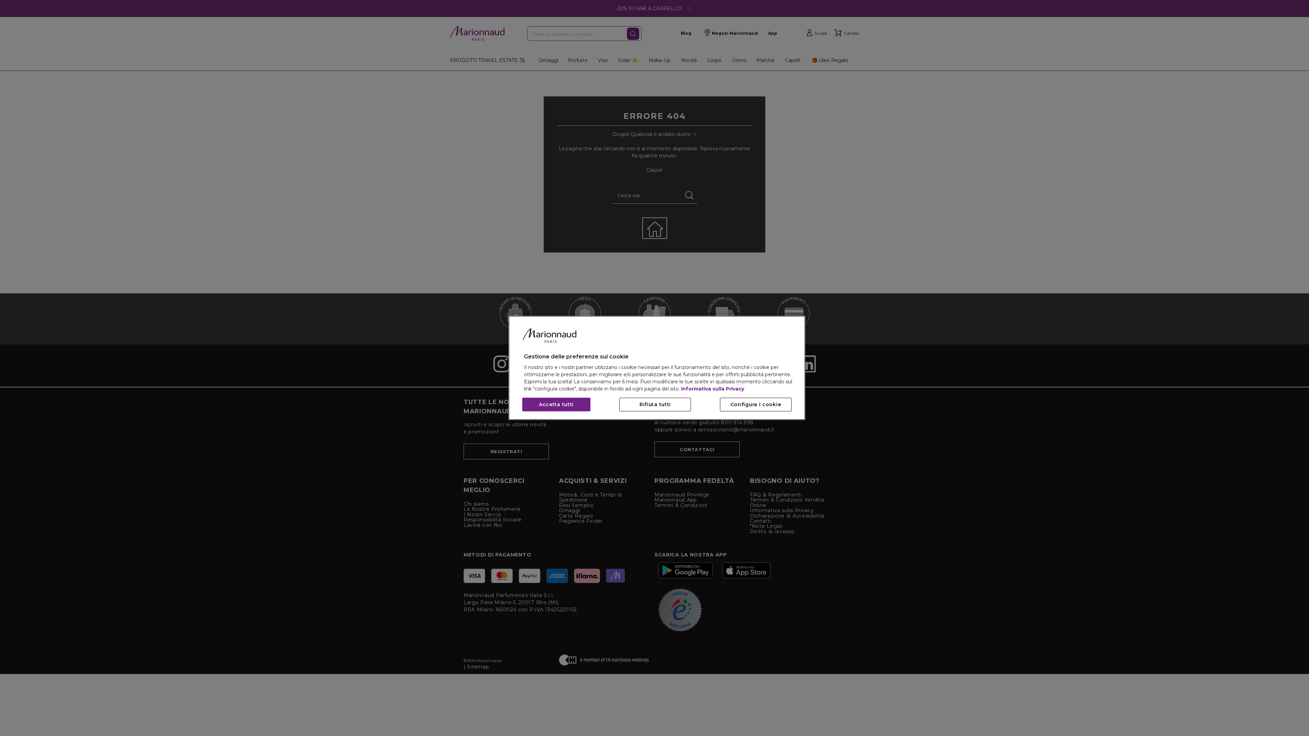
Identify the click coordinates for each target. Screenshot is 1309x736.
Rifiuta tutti (655, 405)
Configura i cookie (756, 405)
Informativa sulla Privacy (712, 389)
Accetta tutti (556, 405)
